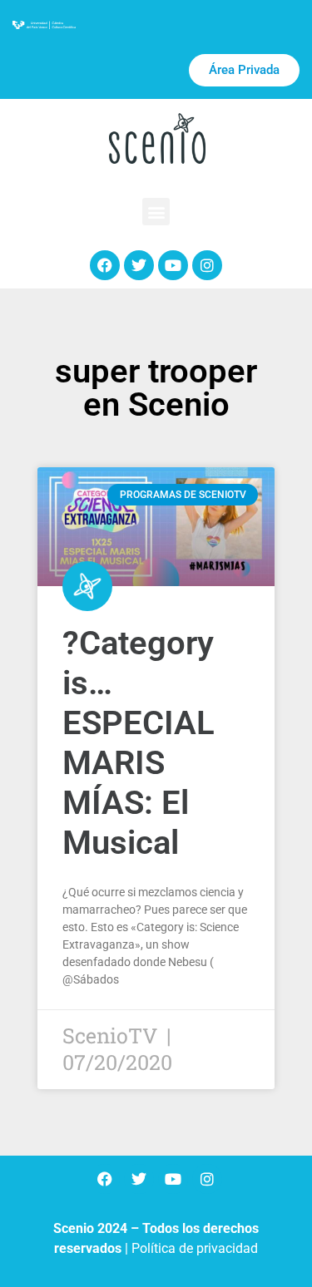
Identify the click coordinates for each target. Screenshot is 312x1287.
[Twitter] (139, 265)
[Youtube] (173, 265)
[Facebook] (105, 265)
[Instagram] (207, 265)
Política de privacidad (194, 1248)
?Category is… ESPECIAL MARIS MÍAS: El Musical (138, 743)
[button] (156, 211)
